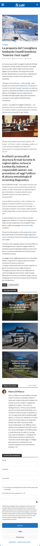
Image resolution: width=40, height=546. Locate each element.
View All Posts (32, 385)
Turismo (5, 45)
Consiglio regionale (21, 88)
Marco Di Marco (18, 58)
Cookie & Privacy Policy (24, 542)
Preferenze (20, 537)
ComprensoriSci (13, 285)
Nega (20, 531)
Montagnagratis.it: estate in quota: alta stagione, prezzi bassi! (20, 307)
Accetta (20, 525)
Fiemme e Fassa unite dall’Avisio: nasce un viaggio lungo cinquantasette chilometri (20, 364)
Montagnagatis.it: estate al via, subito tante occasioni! (20, 335)
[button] (37, 502)
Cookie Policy (12, 542)
